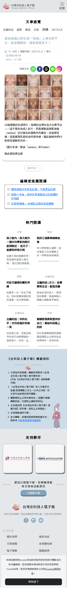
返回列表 (31, 168)
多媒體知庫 (45, 543)
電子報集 (12, 550)
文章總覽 (12, 543)
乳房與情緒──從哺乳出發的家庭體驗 (32, 203)
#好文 (9, 59)
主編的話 (8, 29)
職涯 (27, 29)
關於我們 (12, 536)
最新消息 (44, 536)
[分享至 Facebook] (39, 69)
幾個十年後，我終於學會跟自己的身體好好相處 (34, 196)
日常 (36, 29)
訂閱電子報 (33, 493)
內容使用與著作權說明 (29, 420)
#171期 (17, 59)
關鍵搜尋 (44, 550)
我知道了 (33, 581)
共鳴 (45, 29)
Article (57, 29)
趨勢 (19, 29)
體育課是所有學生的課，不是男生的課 (33, 189)
